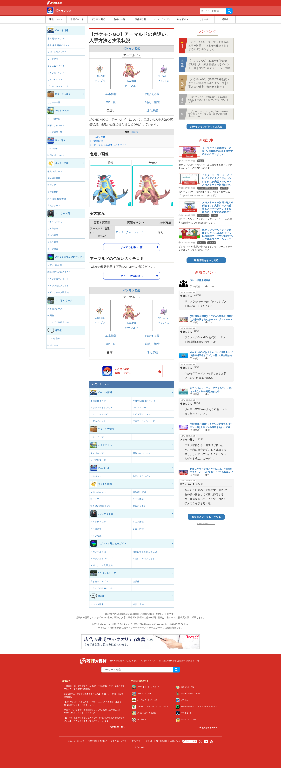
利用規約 (103, 741)
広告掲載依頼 (161, 741)
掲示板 (225, 19)
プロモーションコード (58, 86)
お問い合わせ (175, 741)
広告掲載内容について (206, 524)
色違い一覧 (119, 19)
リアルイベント (54, 79)
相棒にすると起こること (59, 272)
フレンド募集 (53, 338)
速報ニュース (56, 19)
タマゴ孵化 (52, 192)
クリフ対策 (52, 249)
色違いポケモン (54, 171)
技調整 (50, 315)
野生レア (51, 185)
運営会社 (149, 741)
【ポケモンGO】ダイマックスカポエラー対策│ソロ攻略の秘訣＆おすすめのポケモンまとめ (208, 46)
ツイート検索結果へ (131, 275)
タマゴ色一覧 (53, 118)
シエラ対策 (52, 242)
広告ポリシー (137, 741)
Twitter (200, 741)
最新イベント (77, 19)
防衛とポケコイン (55, 155)
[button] (110, 185)
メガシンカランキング (58, 279)
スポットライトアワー (58, 52)
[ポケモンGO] (54, 3)
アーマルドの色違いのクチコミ (110, 145)
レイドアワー (53, 59)
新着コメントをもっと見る (206, 516)
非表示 (135, 132)
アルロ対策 (52, 235)
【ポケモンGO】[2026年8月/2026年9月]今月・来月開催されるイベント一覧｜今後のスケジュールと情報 (209, 64)
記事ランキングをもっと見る (206, 126)
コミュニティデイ (162, 19)
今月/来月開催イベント (58, 45)
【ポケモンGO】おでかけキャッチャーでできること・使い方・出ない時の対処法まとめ (208, 114)
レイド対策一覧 (54, 132)
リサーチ (203, 19)
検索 (229, 11)
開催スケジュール (55, 125)
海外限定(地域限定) (56, 198)
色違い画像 (99, 137)
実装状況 (98, 141)
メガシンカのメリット (58, 285)
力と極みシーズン (55, 308)
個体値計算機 (53, 178)
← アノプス (100, 79)
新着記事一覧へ (118, 727)
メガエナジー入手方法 (58, 292)
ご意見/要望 (92, 741)
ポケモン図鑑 (98, 19)
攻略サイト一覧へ (209, 727)
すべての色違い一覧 (131, 247)
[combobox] (131, 55)
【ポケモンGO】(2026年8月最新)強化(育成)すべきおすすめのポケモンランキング (208, 99)
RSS (211, 741)
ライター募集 (191, 741)
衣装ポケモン (53, 205)
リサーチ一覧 (53, 102)
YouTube (206, 741)
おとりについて (54, 221)
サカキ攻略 (52, 228)
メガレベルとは (54, 265)
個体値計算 (140, 19)
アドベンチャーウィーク (129, 232)
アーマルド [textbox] (130, 55)
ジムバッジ (52, 148)
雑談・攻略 (52, 345)
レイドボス (182, 19)
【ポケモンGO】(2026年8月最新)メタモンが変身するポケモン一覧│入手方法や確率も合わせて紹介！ (209, 83)
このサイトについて (76, 741)
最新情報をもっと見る (206, 260)
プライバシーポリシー (119, 741)
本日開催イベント (55, 38)
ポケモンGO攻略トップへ (122, 371)
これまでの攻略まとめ (58, 322)
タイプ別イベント (55, 72)
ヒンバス (163, 79)
